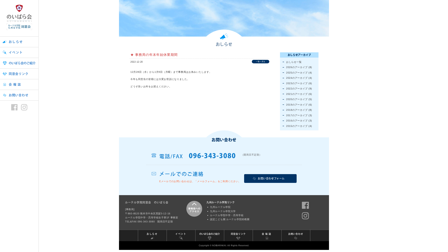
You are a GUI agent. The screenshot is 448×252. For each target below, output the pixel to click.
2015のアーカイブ (297, 126)
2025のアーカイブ (297, 72)
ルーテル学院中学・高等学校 (226, 215)
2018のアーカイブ (297, 109)
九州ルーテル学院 (220, 207)
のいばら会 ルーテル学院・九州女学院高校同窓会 (19, 17)
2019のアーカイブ (297, 104)
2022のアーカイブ (297, 88)
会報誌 (15, 84)
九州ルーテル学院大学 (223, 211)
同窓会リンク (18, 73)
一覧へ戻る (260, 61)
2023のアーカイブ (297, 83)
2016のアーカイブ (297, 120)
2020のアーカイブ (297, 99)
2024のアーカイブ (297, 77)
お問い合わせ (18, 95)
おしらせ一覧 (294, 62)
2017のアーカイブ (297, 115)
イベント (16, 52)
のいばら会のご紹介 (22, 63)
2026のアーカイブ (297, 67)
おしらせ (16, 41)
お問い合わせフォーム (271, 178)
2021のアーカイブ (297, 94)
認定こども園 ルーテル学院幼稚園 (230, 219)
